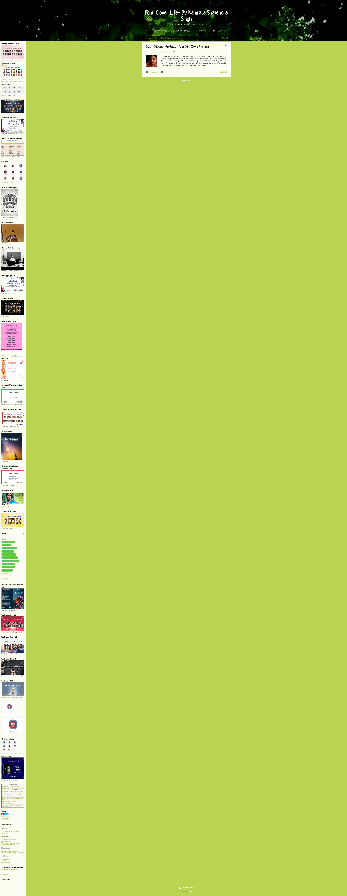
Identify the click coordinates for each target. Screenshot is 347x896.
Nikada (190, 891)
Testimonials (201, 30)
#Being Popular (7, 570)
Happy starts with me (8, 845)
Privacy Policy (5, 874)
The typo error (5, 859)
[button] (226, 45)
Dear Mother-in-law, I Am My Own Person (177, 46)
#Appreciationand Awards (10, 561)
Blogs (148, 30)
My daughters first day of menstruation (9, 840)
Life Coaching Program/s (182, 30)
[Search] (229, 5)
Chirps (212, 30)
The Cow (4, 800)
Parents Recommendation (9, 870)
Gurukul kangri (5, 862)
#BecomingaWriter (8, 567)
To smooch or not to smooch (10, 843)
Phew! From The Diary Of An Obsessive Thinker (10, 802)
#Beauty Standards (8, 564)
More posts (186, 80)
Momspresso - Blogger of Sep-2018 (12, 788)
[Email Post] (162, 73)
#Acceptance (6, 545)
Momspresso (5, 816)
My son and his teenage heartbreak (12, 853)
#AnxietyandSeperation (9, 558)
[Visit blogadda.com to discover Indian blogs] (5, 815)
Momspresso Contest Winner (10, 786)
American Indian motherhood (10, 851)
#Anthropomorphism (8, 554)
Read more (223, 72)
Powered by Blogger (187, 888)
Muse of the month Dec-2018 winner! (13, 798)
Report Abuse (5, 579)
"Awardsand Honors (8, 542)
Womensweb (5, 818)
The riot (3, 861)
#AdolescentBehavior (9, 548)
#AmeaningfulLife (8, 551)
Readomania (5, 820)
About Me (223, 30)
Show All (225, 38)
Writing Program (161, 30)
